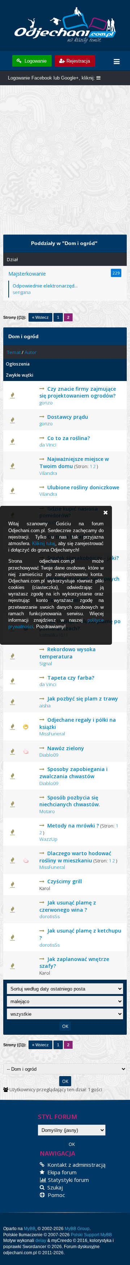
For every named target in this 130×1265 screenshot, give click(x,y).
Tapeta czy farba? (70, 677)
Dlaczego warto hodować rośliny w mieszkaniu (75, 857)
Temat (14, 352)
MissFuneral (52, 733)
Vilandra (48, 473)
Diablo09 (48, 755)
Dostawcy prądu (67, 416)
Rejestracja (78, 61)
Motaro (47, 811)
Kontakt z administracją (75, 1164)
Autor (30, 352)
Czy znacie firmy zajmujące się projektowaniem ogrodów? (77, 392)
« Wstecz (40, 317)
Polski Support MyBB (91, 1234)
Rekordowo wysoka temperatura (67, 653)
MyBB (29, 1228)
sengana (22, 292)
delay (40, 1240)
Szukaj (54, 1187)
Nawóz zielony (65, 748)
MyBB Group (77, 1228)
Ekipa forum (61, 1172)
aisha (45, 705)
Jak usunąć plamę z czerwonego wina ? (67, 906)
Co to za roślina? (68, 438)
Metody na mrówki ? (73, 825)
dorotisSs (49, 916)
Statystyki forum (68, 1179)
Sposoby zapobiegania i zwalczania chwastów (73, 773)
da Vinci (47, 444)
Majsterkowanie (27, 273)
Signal (45, 663)
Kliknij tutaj (43, 543)
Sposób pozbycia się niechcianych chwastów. (69, 801)
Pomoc (55, 1194)
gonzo (46, 402)
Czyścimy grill (64, 881)
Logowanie (35, 61)
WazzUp (48, 839)
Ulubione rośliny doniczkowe (83, 487)
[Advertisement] (65, 163)
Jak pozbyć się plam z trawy (82, 698)
